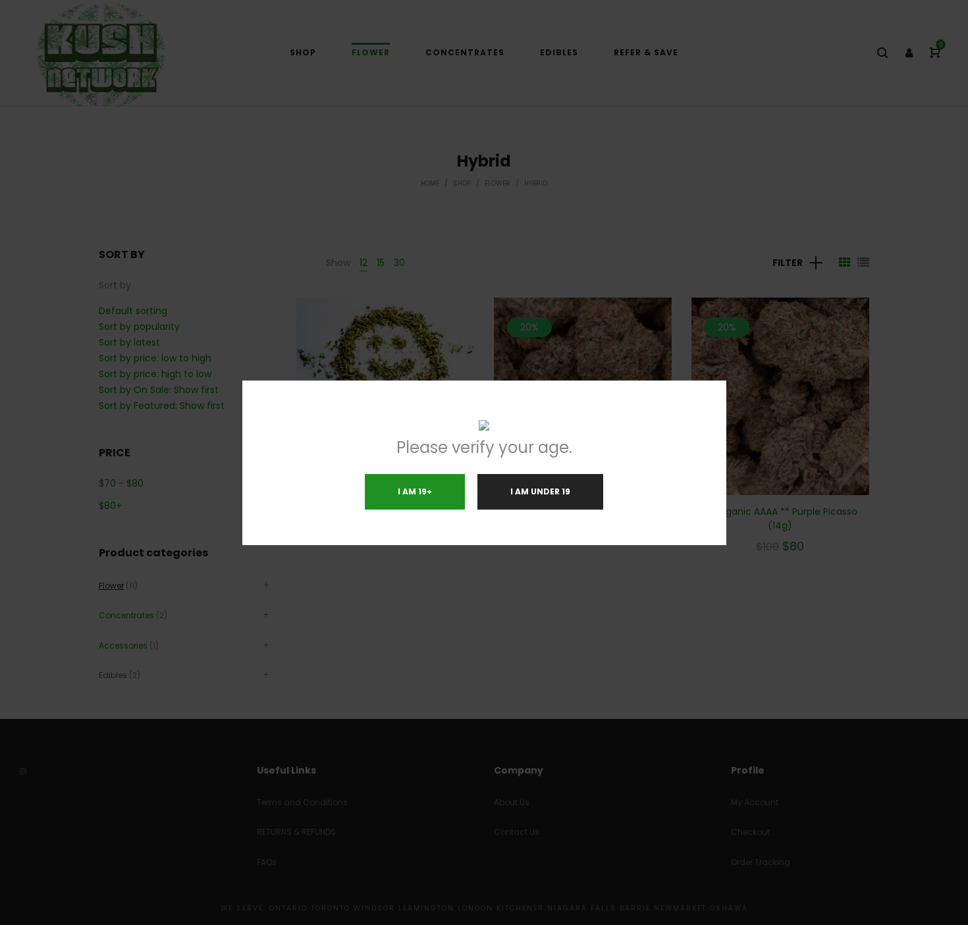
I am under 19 (540, 491)
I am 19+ (415, 491)
